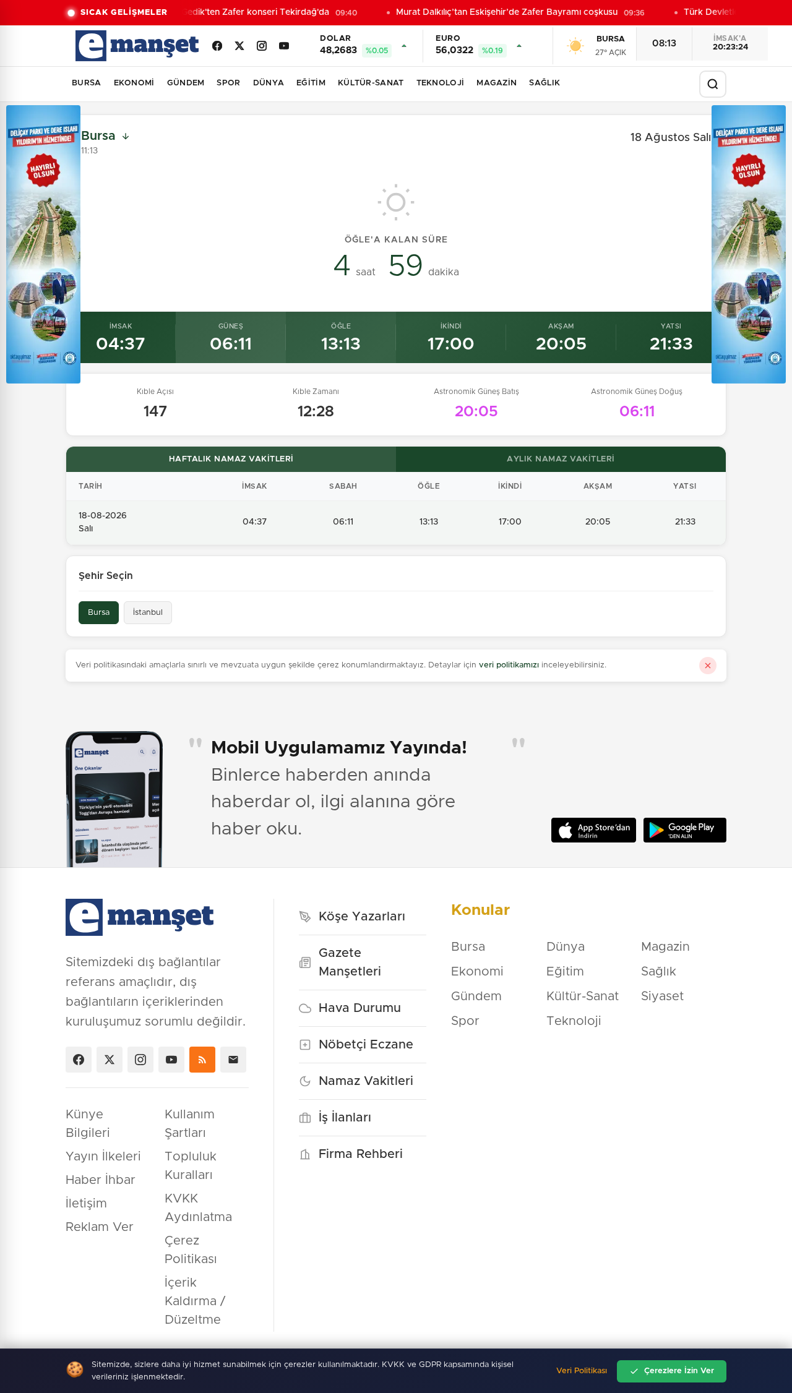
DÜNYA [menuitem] (269, 83)
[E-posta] (233, 1060)
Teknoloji (573, 1021)
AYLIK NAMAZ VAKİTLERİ (561, 459)
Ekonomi (477, 972)
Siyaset (662, 996)
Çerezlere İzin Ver (679, 1371)
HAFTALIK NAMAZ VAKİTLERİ (231, 459)
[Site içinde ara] (712, 84)
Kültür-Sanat (582, 996)
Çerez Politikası (191, 1250)
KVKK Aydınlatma (198, 1208)
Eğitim (565, 972)
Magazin (665, 947)
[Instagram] (261, 45)
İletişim (86, 1204)
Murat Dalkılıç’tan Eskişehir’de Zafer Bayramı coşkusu (502, 12)
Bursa (99, 613)
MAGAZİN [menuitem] (496, 83)
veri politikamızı (509, 665)
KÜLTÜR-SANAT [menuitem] (371, 83)
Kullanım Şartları (190, 1123)
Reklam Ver (100, 1227)
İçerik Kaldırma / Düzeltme (195, 1301)
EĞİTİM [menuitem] (310, 83)
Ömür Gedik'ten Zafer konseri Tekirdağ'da (237, 12)
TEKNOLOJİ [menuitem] (440, 83)
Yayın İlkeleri (103, 1157)
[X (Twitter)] (239, 45)
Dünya (565, 947)
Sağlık (658, 972)
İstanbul (148, 613)
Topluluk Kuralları (191, 1166)
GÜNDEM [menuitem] (186, 83)
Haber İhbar (101, 1180)
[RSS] (202, 1060)
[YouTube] (284, 45)
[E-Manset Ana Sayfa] (137, 45)
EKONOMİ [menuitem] (134, 83)
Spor (465, 1021)
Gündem (476, 996)
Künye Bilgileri (88, 1123)
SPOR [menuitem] (228, 83)
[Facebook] (217, 45)
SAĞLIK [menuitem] (544, 83)
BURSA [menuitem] (86, 83)
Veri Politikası (581, 1371)
